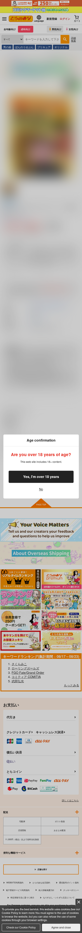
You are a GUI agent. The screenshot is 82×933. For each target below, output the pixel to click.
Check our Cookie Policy (21, 927)
